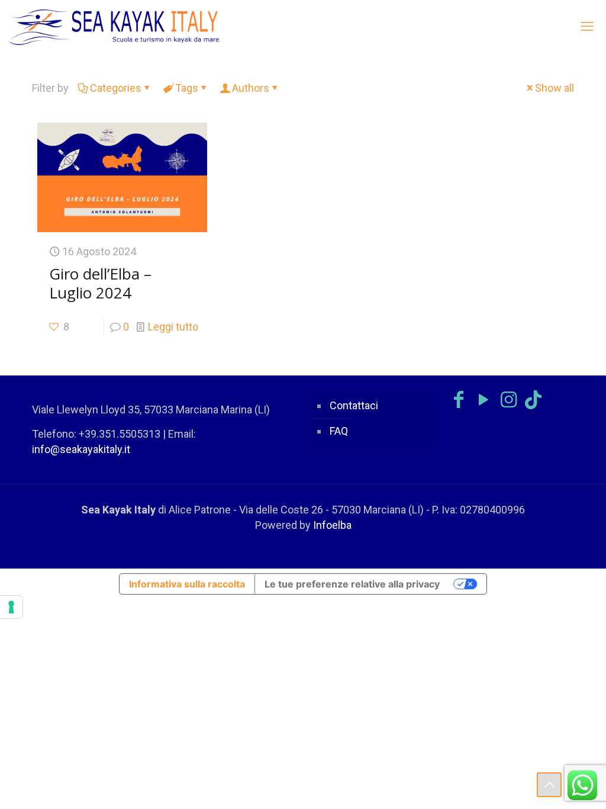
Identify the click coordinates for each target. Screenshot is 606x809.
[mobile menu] (587, 27)
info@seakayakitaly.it (81, 449)
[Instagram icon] (508, 400)
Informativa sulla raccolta (187, 584)
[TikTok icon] (533, 400)
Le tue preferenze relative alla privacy (352, 584)
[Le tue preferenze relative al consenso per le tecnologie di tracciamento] (11, 607)
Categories (115, 88)
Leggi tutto (173, 326)
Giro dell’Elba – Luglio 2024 (100, 283)
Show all (554, 88)
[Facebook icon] (458, 400)
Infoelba (332, 525)
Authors (250, 88)
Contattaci (354, 405)
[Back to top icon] (549, 784)
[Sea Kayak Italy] (114, 26)
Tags (186, 88)
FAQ (339, 431)
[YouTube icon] (483, 400)
